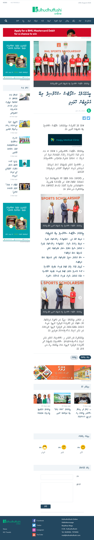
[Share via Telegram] (84, 119)
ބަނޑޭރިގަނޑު (88, 21)
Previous (44, 212)
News (5, 2)
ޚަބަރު (80, 21)
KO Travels (15, 2)
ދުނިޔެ (29, 21)
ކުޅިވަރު (49, 21)
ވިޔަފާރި (67, 21)
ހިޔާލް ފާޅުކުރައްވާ (84, 467)
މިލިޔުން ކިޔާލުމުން (84, 436)
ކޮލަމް (17, 21)
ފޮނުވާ (45, 506)
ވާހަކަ (42, 21)
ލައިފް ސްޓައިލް (58, 21)
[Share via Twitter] (88, 119)
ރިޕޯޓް (74, 21)
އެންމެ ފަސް (24, 87)
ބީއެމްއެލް (74, 357)
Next (80, 212)
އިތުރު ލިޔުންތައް (85, 357)
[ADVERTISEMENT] (47, 36)
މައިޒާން (35, 21)
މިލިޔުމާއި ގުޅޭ (85, 386)
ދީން (23, 21)
